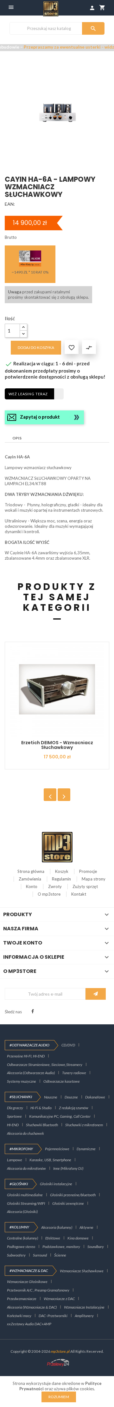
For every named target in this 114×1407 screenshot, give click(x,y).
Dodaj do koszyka (36, 347)
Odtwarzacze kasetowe (61, 1081)
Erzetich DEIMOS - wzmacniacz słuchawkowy (57, 745)
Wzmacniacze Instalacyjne (84, 1307)
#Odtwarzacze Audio (29, 1045)
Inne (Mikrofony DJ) (68, 1168)
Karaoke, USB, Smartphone (50, 1159)
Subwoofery (16, 1255)
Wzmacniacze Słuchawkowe (82, 1271)
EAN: (10, 204)
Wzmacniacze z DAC (59, 1298)
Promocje (88, 871)
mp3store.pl (60, 1351)
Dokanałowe (95, 1097)
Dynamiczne (86, 1148)
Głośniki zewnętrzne (68, 1203)
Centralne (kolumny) (22, 1238)
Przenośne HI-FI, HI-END (26, 1056)
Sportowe (14, 1116)
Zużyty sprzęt (85, 886)
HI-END (13, 1124)
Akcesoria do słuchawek (25, 1133)
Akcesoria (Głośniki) (22, 1211)
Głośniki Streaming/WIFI (26, 1203)
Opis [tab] (17, 438)
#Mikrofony (21, 1148)
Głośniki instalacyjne (56, 1183)
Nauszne (50, 1097)
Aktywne (86, 1227)
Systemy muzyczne (21, 1081)
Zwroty (55, 886)
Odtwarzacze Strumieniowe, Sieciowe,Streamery (44, 1064)
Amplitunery (84, 1315)
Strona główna (30, 871)
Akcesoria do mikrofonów (26, 1168)
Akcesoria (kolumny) (56, 1227)
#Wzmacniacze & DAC (29, 1270)
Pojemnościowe (57, 1148)
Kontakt (78, 894)
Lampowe (14, 1159)
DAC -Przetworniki (53, 1315)
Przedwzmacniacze (21, 1298)
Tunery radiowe (74, 1072)
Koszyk (61, 871)
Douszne (71, 1097)
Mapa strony (93, 878)
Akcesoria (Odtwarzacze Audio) (31, 1072)
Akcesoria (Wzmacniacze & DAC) (32, 1307)
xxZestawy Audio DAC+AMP (29, 1324)
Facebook (32, 1011)
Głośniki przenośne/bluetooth (73, 1194)
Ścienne (60, 1255)
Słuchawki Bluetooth (42, 1124)
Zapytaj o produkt (40, 417)
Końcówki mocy (19, 1315)
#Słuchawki (21, 1096)
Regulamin (61, 878)
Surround (40, 1255)
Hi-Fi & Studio (41, 1107)
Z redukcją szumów (73, 1107)
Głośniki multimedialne (25, 1194)
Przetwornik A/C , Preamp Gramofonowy (38, 1290)
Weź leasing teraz (28, 394)
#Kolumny (19, 1227)
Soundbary (95, 1246)
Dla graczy (15, 1107)
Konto (31, 886)
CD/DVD (68, 1045)
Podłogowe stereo (21, 1246)
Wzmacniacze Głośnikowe (27, 1281)
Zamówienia (30, 878)
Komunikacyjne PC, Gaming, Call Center (60, 1116)
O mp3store (49, 894)
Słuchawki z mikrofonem (84, 1124)
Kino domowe (78, 1238)
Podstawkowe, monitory (61, 1246)
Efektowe (52, 1238)
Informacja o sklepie (33, 957)
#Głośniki (19, 1183)
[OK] (96, 994)
